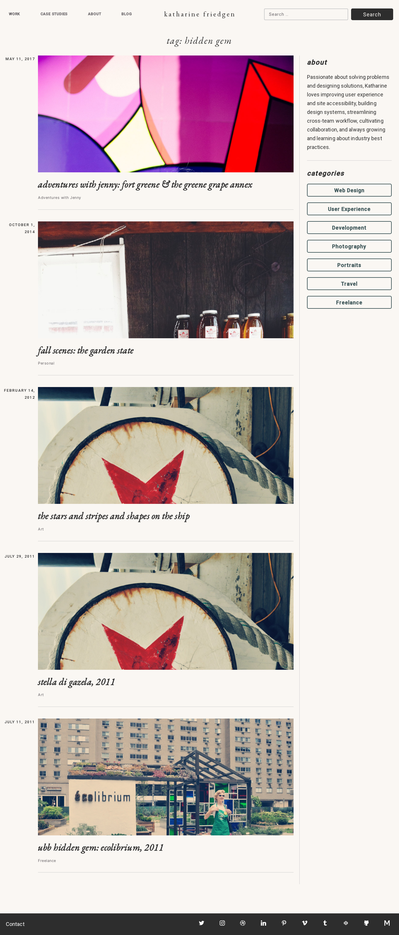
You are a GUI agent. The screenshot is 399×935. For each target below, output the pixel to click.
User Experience (349, 209)
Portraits (349, 265)
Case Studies (54, 14)
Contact (15, 924)
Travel (349, 284)
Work (14, 14)
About (94, 14)
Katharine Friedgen (200, 13)
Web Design (349, 190)
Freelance (349, 302)
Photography (349, 246)
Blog (127, 14)
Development (349, 228)
